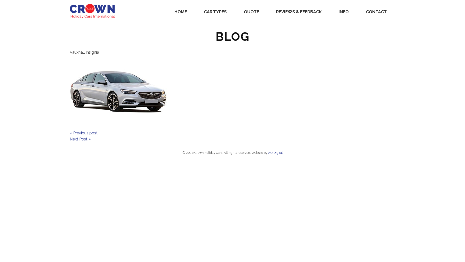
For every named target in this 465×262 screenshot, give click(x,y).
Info (344, 11)
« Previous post (84, 133)
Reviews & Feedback (299, 11)
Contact (376, 11)
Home (180, 11)
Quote (251, 11)
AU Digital (275, 153)
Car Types (215, 11)
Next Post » (80, 139)
